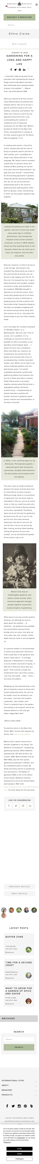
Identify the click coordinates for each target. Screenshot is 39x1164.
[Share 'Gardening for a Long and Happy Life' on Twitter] (15, 69)
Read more (10, 952)
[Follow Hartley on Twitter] (13, 1106)
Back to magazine (19, 43)
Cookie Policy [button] (21, 1138)
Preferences (20, 1159)
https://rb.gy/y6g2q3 (21, 734)
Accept (19, 1149)
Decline (19, 1154)
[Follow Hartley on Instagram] (19, 1106)
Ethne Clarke (11, 998)
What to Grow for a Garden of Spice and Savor (19, 991)
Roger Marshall (12, 972)
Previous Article (19, 887)
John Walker (10, 946)
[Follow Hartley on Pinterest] (26, 1106)
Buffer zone (14, 937)
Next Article (19, 894)
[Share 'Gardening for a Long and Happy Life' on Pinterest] (20, 69)
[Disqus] (19, 846)
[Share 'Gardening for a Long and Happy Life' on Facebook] (11, 69)
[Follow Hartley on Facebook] (7, 1106)
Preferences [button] (7, 1142)
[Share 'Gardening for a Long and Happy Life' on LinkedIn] (24, 69)
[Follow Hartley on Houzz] (32, 1106)
